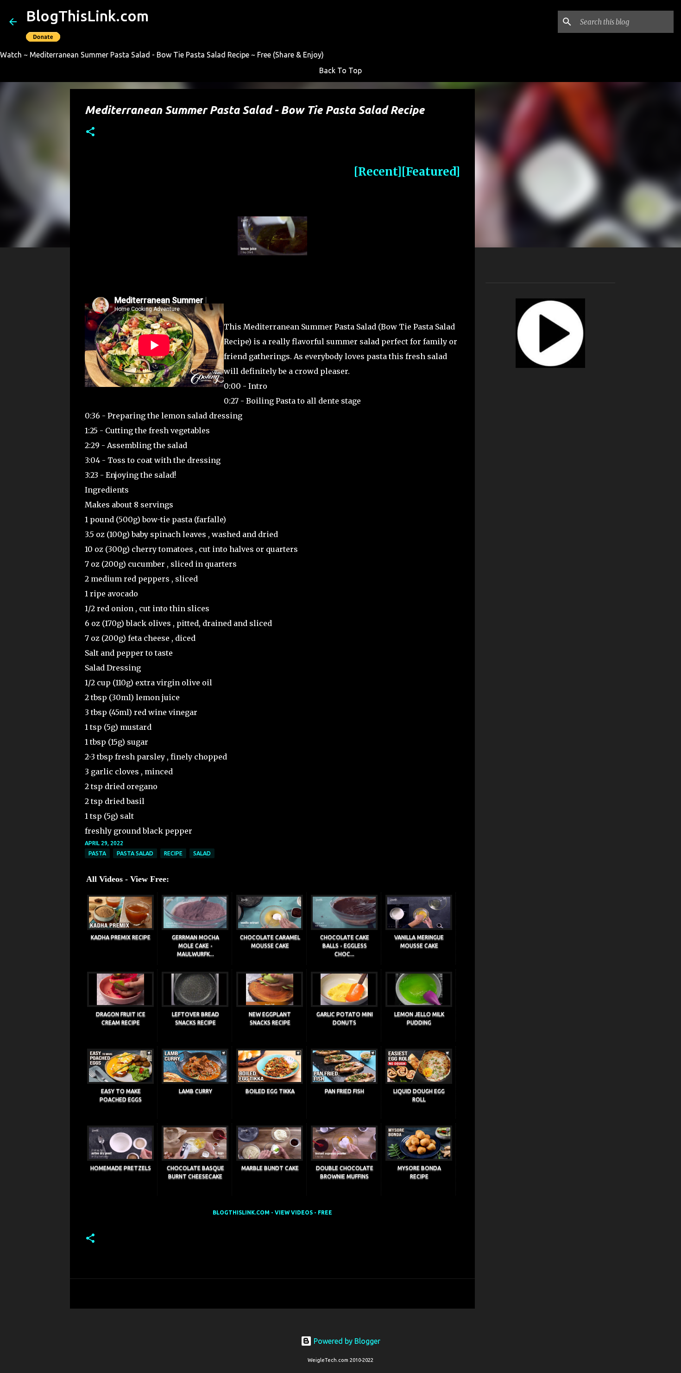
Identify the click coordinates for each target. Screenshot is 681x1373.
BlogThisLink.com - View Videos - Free (272, 1212)
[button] (90, 132)
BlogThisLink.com (87, 15)
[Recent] (378, 172)
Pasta (97, 853)
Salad (202, 853)
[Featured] (431, 172)
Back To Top (340, 70)
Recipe (173, 853)
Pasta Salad (135, 853)
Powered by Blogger (346, 1341)
